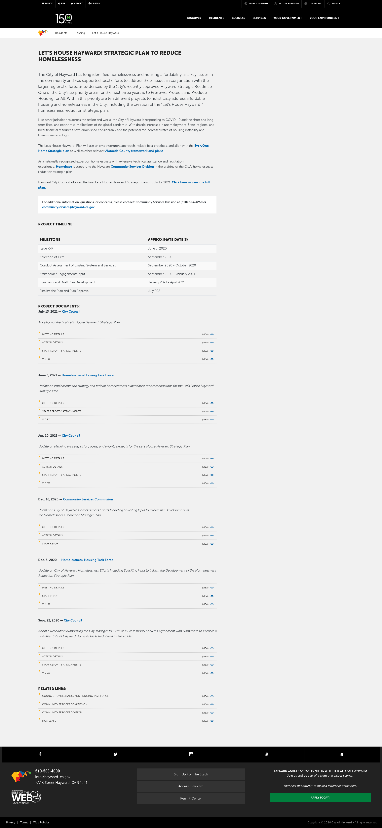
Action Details (52, 342)
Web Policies (41, 822)
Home (43, 33)
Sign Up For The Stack (191, 774)
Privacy (10, 822)
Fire (62, 3)
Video (46, 359)
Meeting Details (53, 334)
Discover (194, 18)
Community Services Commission (65, 704)
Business (238, 18)
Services (259, 18)
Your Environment (324, 18)
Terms (24, 822)
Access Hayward (191, 786)
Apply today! (320, 797)
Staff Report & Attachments (61, 350)
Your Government (287, 18)
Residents (216, 18)
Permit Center (191, 798)
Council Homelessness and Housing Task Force (75, 696)
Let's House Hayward (105, 32)
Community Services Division (62, 712)
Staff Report (51, 543)
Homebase (49, 720)
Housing (79, 32)
